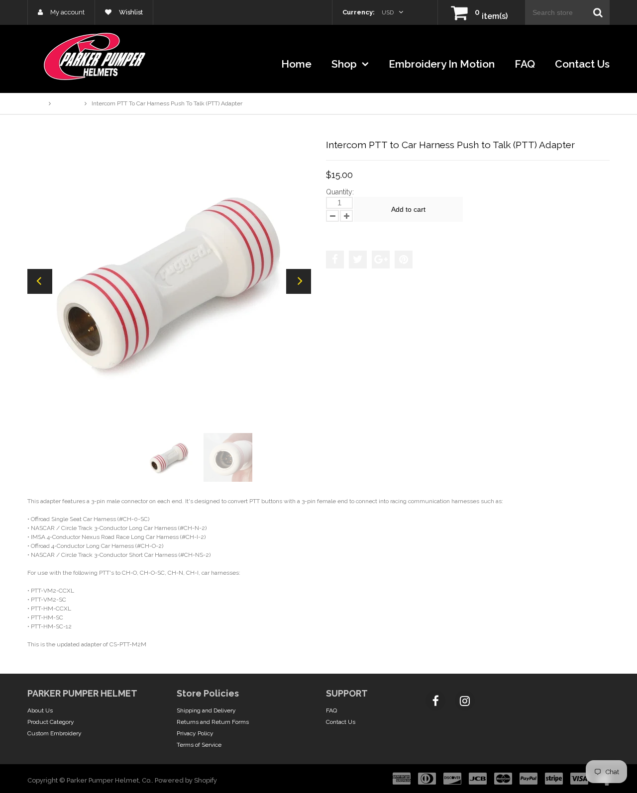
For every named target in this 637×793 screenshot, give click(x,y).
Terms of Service (199, 744)
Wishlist (130, 12)
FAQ (525, 64)
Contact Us (340, 721)
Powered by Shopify (186, 780)
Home (296, 64)
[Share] (335, 259)
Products (68, 103)
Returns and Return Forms (213, 721)
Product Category (50, 721)
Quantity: (340, 192)
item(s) (491, 16)
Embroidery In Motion (442, 64)
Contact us (582, 64)
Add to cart (408, 209)
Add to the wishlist (358, 231)
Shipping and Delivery (206, 710)
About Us (40, 710)
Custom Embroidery (54, 733)
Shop (345, 64)
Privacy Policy (195, 733)
